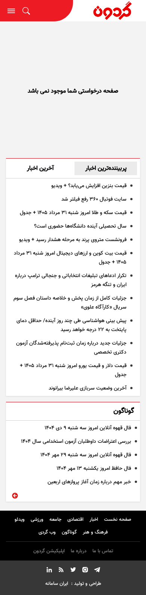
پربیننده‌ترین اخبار (106, 168)
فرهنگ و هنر (95, 532)
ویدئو (20, 519)
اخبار (93, 519)
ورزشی (37, 519)
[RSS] (61, 571)
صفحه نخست (117, 519)
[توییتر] (73, 571)
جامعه (55, 519)
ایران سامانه (56, 584)
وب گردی (47, 532)
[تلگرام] (97, 571)
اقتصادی (75, 519)
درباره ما (78, 551)
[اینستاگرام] (85, 571)
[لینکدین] (49, 571)
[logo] (109, 10)
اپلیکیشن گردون (49, 551)
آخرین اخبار (40, 168)
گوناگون (69, 532)
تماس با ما (102, 551)
